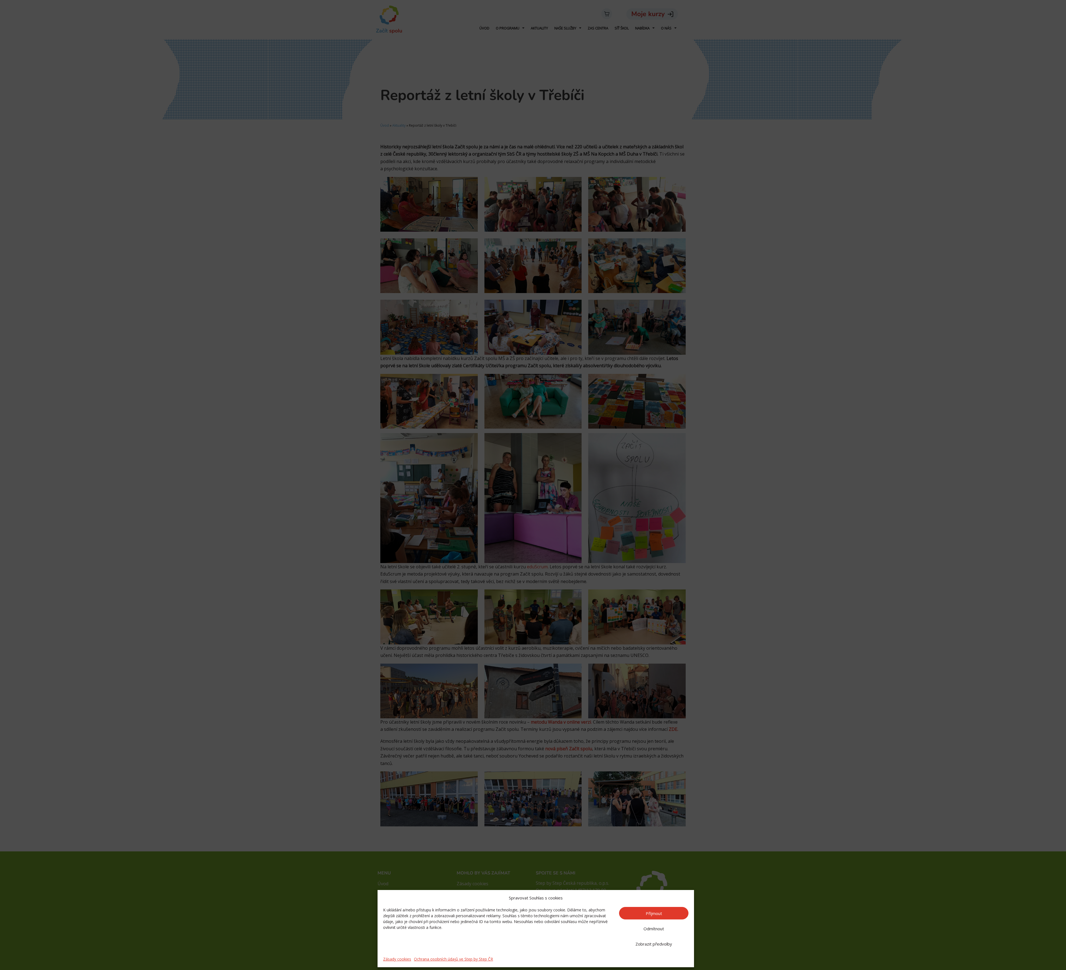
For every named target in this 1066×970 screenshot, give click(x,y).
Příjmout (654, 913)
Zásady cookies (397, 959)
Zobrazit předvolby (653, 944)
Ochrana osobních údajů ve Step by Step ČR (453, 959)
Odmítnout (653, 928)
